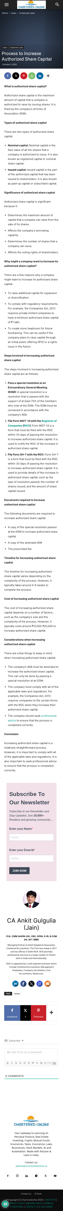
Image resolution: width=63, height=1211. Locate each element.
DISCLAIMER (47, 1206)
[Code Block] (37, 1063)
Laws (13, 12)
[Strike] (20, 1063)
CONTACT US (31, 1206)
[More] (48, 75)
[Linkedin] (39, 75)
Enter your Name (20, 828)
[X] (15, 75)
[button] (6, 4)
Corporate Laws (27, 12)
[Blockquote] (33, 1063)
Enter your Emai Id (21, 850)
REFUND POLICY (35, 1203)
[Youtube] (55, 1176)
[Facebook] (7, 75)
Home (5, 12)
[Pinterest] (23, 75)
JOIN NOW (19, 870)
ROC (27, 425)
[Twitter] (31, 984)
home (17, 993)
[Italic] (12, 1063)
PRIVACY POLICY (17, 1203)
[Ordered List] (24, 1063)
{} (45, 1063)
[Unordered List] (28, 1063)
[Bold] (7, 1063)
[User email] (47, 984)
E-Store (38, 1193)
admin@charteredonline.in (31, 1166)
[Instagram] (39, 984)
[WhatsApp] (31, 75)
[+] (49, 1063)
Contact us (26, 1193)
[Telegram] (36, 1176)
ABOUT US (50, 1199)
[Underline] (16, 1063)
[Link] (41, 1063)
